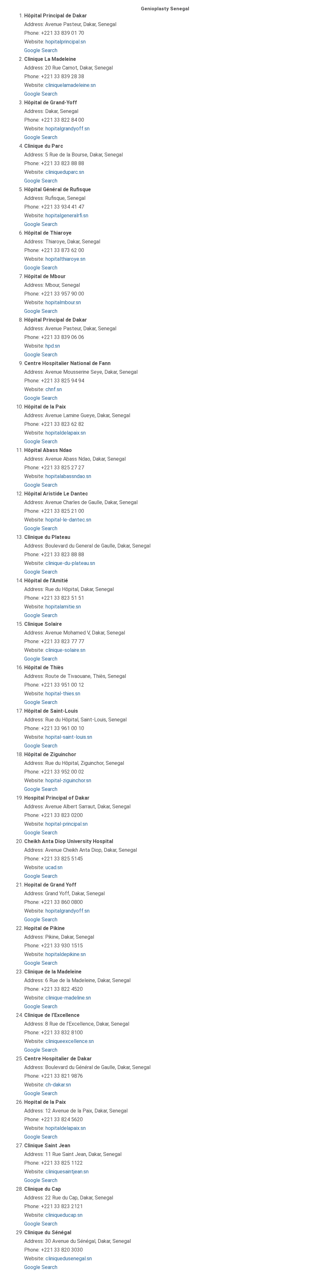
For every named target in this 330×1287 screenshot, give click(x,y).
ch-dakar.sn (58, 1085)
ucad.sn (54, 867)
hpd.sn (52, 346)
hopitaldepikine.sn (65, 954)
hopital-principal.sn (66, 824)
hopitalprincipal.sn (65, 42)
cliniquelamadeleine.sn (70, 85)
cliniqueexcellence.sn (69, 1041)
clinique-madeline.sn (68, 998)
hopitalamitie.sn (63, 607)
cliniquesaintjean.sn (67, 1172)
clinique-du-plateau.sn (70, 563)
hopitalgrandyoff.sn (67, 129)
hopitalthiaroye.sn (65, 259)
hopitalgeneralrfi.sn (66, 215)
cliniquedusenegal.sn (68, 1258)
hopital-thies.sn (62, 693)
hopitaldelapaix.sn (65, 433)
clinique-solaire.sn (65, 650)
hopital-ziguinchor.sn (68, 780)
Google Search (40, 50)
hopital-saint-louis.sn (68, 737)
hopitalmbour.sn (63, 302)
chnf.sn (53, 389)
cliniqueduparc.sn (64, 172)
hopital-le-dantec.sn (68, 520)
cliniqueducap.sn (63, 1215)
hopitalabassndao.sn (68, 476)
